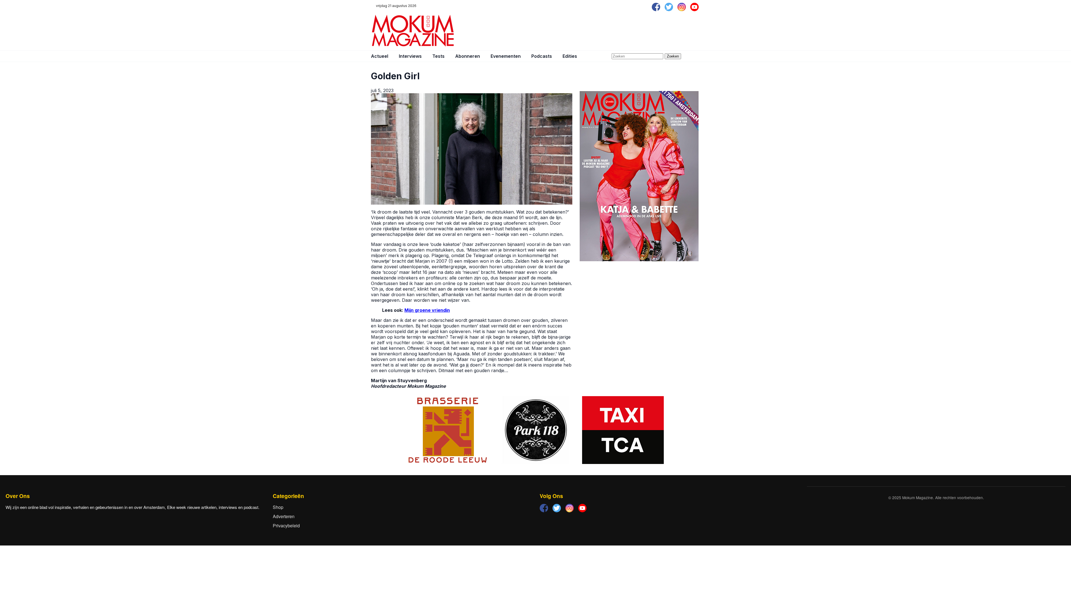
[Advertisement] (598, 30)
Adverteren (284, 516)
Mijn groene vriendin (427, 310)
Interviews (410, 56)
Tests (438, 56)
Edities (570, 56)
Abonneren (467, 56)
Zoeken (673, 56)
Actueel (379, 56)
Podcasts (541, 56)
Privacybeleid (286, 525)
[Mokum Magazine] (413, 30)
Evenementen (506, 56)
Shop (278, 507)
